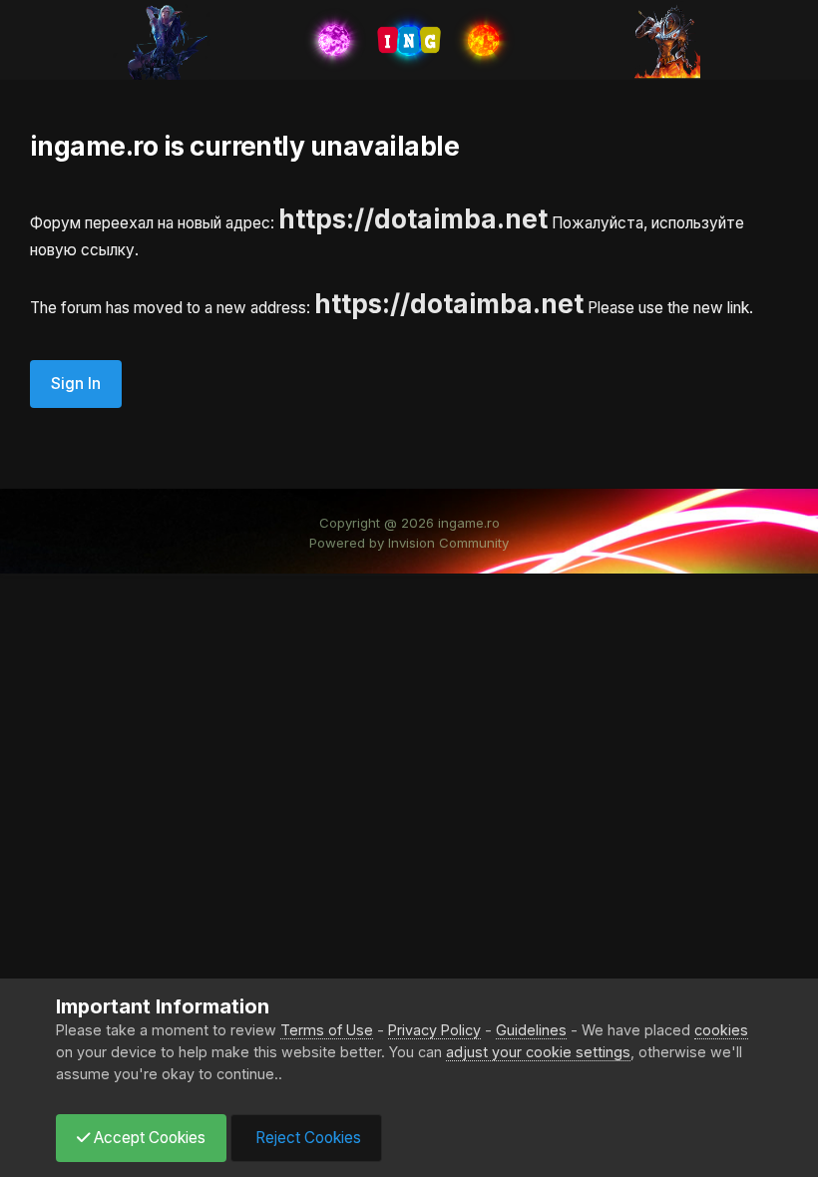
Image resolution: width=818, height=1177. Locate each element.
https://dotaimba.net (413, 218)
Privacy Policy (434, 1029)
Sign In (76, 383)
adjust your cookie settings (538, 1051)
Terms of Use (326, 1029)
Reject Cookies (306, 1137)
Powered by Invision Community (409, 543)
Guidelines (531, 1029)
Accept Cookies (147, 1137)
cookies (721, 1029)
